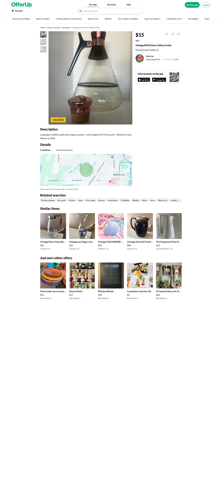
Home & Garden (53, 27)
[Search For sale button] (81, 11)
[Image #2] (43, 42)
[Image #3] (43, 49)
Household (66, 27)
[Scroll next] (180, 200)
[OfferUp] (21, 4)
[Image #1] (43, 34)
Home (42, 27)
